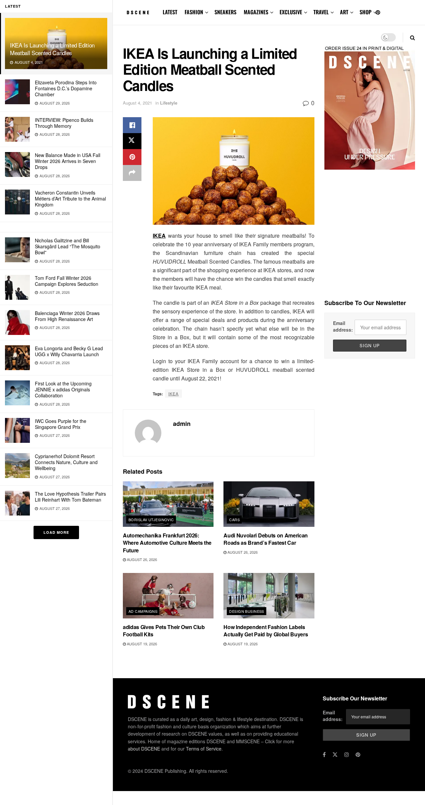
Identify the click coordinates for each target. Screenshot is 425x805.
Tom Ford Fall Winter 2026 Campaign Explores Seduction (66, 281)
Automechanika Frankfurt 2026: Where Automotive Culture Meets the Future (167, 542)
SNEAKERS (225, 12)
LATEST (170, 12)
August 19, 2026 (141, 643)
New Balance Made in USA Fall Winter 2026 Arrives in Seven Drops (67, 161)
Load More (56, 532)
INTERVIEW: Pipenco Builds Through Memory (64, 123)
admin (182, 423)
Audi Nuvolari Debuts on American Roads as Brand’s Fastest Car (265, 538)
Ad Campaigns (142, 611)
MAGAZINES (256, 12)
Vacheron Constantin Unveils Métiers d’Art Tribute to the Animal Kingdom (70, 198)
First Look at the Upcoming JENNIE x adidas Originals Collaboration (63, 389)
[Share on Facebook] (132, 125)
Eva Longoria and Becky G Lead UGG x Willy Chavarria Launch (69, 351)
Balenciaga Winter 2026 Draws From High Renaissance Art (67, 316)
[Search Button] (412, 37)
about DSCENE (144, 748)
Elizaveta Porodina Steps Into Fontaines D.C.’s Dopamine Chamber (66, 88)
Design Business (246, 611)
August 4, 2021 (137, 103)
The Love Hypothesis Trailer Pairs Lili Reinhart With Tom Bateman (70, 496)
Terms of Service (203, 748)
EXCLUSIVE (291, 12)
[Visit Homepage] (138, 13)
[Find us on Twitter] (335, 754)
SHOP (366, 12)
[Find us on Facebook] (324, 754)
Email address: (343, 326)
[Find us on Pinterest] (378, 12)
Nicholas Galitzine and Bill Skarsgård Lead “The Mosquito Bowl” (67, 246)
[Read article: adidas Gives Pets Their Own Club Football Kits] (168, 595)
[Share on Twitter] (132, 141)
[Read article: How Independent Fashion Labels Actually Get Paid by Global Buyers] (268, 595)
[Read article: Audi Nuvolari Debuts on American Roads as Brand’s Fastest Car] (268, 504)
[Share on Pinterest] (132, 157)
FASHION (194, 12)
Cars (234, 519)
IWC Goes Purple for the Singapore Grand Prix (60, 424)
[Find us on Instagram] (346, 754)
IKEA (159, 235)
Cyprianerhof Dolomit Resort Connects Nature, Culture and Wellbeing (66, 462)
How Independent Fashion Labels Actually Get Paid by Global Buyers (265, 630)
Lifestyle (168, 103)
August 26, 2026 (141, 559)
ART (344, 12)
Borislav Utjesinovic (151, 519)
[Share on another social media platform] (132, 173)
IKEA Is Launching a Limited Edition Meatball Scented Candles (52, 49)
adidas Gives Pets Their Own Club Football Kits (164, 630)
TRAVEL (321, 12)
